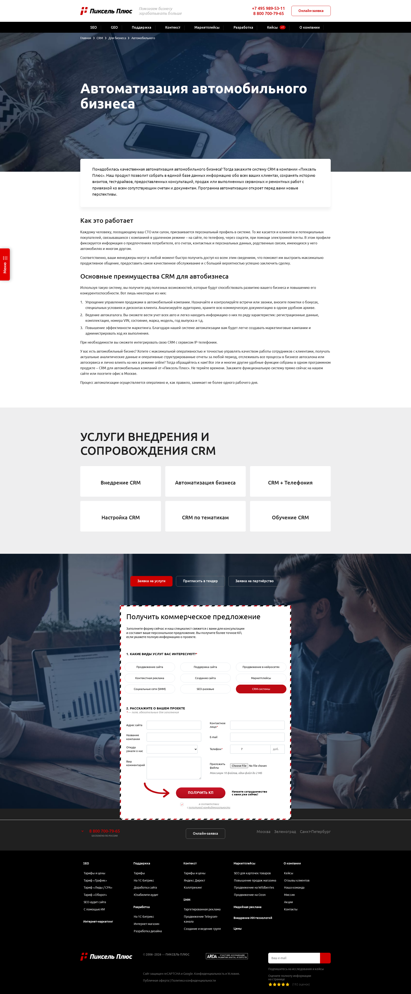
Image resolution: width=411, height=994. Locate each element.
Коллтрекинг (193, 887)
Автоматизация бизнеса (205, 483)
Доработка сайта (145, 887)
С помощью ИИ (94, 909)
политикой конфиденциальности (209, 807)
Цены (238, 928)
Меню (5, 267)
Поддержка (141, 863)
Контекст (190, 863)
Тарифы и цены (94, 873)
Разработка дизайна (148, 931)
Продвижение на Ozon (250, 895)
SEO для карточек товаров (252, 873)
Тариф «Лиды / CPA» (98, 887)
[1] (270, 984)
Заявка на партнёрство (254, 581)
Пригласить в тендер (200, 581)
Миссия (289, 895)
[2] (275, 984)
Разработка (141, 907)
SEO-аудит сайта (95, 902)
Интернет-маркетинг (98, 921)
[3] (279, 984)
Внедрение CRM (121, 483)
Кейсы (288, 873)
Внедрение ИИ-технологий (253, 918)
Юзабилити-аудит (146, 895)
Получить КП (200, 793)
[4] (283, 984)
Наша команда (294, 887)
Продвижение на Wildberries (254, 887)
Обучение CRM (290, 517)
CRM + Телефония (290, 483)
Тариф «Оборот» (95, 895)
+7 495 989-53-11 (268, 8)
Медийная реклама (247, 907)
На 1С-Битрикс (144, 880)
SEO (86, 863)
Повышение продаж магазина (255, 880)
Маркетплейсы (244, 863)
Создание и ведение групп (202, 928)
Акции (288, 902)
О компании (292, 863)
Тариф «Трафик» (95, 880)
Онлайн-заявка (311, 11)
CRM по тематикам (205, 517)
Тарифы (139, 873)
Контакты (291, 909)
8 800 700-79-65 (268, 13)
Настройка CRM (120, 517)
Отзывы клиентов (297, 880)
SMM (186, 899)
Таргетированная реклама (202, 909)
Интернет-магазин (146, 924)
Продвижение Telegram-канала (201, 919)
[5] (287, 984)
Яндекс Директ (194, 880)
